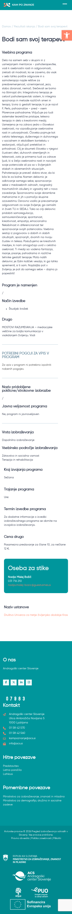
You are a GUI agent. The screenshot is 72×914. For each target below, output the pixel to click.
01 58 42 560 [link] (17, 733)
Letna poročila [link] (12, 770)
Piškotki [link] (57, 838)
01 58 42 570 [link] (17, 727)
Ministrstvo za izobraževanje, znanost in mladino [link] (34, 796)
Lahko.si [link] (8, 774)
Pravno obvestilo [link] (20, 838)
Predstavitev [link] (11, 766)
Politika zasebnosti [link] (41, 838)
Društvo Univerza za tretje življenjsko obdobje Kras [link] (36, 615)
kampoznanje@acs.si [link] (22, 738)
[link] (67, 35)
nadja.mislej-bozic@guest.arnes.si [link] (29, 585)
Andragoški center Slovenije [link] (20, 668)
